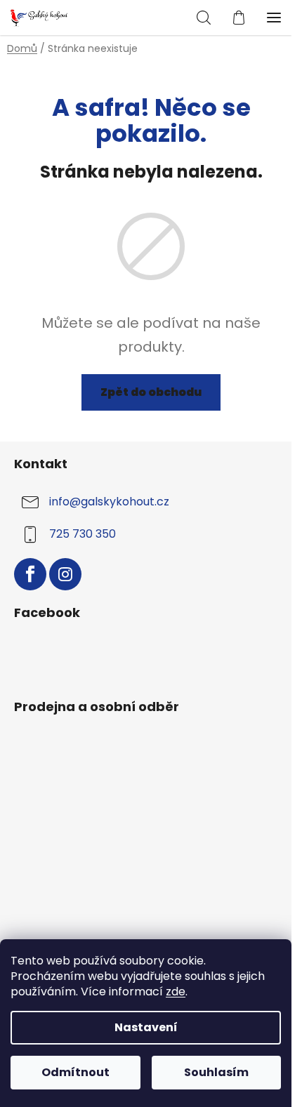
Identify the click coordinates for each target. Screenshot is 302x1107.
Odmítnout (75, 1072)
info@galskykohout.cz (109, 501)
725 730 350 (82, 534)
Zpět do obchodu (151, 392)
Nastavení (146, 1027)
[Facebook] (30, 574)
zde (175, 991)
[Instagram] (65, 574)
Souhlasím (216, 1072)
